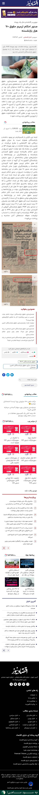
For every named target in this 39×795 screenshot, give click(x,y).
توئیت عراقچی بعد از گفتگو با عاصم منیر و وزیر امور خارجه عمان (18, 542)
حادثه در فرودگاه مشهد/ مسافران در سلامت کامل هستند (20, 607)
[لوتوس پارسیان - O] (19, 792)
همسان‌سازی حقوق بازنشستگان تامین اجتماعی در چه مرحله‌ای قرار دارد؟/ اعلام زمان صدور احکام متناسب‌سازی (18, 332)
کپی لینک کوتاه (31, 380)
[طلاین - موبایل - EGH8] (19, 13)
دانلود (6, 271)
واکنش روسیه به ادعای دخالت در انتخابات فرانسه (20, 626)
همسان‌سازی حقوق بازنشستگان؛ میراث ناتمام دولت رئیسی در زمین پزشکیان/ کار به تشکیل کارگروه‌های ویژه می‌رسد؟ (18, 317)
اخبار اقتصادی (27, 37)
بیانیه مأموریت (30, 704)
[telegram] (15, 684)
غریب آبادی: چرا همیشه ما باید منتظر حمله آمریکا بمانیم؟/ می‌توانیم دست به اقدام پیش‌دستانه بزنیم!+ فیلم (20, 639)
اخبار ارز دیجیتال (29, 728)
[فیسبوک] (3, 374)
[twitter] (23, 684)
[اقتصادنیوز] (19, 670)
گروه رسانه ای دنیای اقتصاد (28, 740)
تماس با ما (31, 698)
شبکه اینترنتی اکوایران (30, 747)
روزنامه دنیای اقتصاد (30, 743)
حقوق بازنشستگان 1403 (27, 362)
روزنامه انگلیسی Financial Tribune (25, 754)
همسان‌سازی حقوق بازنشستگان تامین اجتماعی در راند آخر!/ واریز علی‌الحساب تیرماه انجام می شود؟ (18, 339)
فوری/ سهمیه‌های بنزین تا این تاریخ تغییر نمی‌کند (20, 536)
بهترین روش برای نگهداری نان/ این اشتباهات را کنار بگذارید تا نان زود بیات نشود (20, 632)
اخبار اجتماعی (13, 725)
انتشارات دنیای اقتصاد (30, 757)
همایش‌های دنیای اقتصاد (29, 761)
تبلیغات (32, 695)
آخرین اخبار (31, 601)
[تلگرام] (12, 374)
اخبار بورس (31, 719)
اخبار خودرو (31, 722)
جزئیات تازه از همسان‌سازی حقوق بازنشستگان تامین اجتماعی (18, 324)
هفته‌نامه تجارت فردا (30, 750)
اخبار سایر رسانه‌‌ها (12, 728)
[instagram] (19, 684)
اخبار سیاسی (13, 715)
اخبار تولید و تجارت (29, 725)
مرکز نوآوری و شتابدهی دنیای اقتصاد (25, 764)
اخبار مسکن (14, 719)
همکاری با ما (31, 701)
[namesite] (32, 3)
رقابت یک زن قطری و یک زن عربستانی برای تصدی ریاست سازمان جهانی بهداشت (19, 509)
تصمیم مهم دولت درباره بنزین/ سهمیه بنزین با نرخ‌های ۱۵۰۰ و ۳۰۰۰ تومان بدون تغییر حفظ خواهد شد (18, 522)
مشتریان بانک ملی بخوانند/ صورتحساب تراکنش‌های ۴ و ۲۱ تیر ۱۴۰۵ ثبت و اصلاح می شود (19, 502)
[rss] (11, 684)
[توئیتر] (8, 374)
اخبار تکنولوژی (13, 722)
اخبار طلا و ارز (31, 715)
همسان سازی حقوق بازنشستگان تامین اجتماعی (22, 366)
